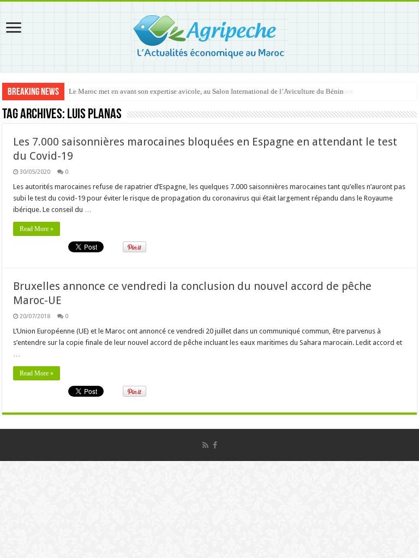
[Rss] (205, 445)
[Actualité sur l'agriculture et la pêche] (209, 35)
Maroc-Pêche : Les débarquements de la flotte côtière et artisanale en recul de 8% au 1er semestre (211, 91)
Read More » (36, 229)
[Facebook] (215, 445)
